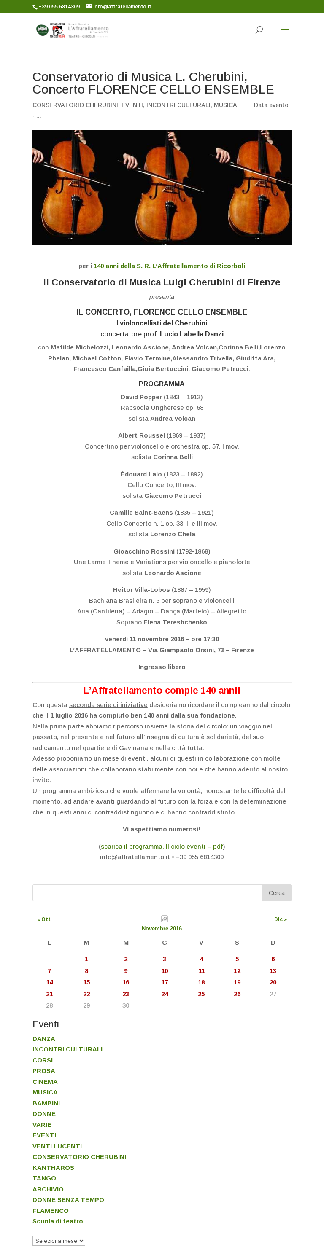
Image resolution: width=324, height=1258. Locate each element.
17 (164, 982)
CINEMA (45, 1081)
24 (164, 993)
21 (49, 993)
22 (86, 993)
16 (125, 982)
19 (237, 982)
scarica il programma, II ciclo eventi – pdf (162, 846)
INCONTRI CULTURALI (178, 105)
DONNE (44, 1113)
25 (201, 993)
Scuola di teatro (57, 1221)
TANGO (44, 1178)
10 (164, 970)
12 (237, 970)
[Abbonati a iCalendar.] (164, 919)
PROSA (43, 1070)
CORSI (42, 1060)
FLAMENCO (50, 1210)
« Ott (44, 919)
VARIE (41, 1124)
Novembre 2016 (162, 928)
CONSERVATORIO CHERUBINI (75, 105)
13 (273, 970)
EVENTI (132, 105)
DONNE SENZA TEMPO (68, 1199)
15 (86, 982)
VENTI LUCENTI (57, 1146)
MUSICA (225, 105)
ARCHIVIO (48, 1189)
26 (237, 993)
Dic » (280, 919)
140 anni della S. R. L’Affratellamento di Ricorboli (169, 265)
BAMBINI (46, 1103)
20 (273, 982)
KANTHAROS (53, 1167)
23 (125, 993)
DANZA (43, 1038)
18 (201, 982)
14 (49, 982)
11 (201, 970)
